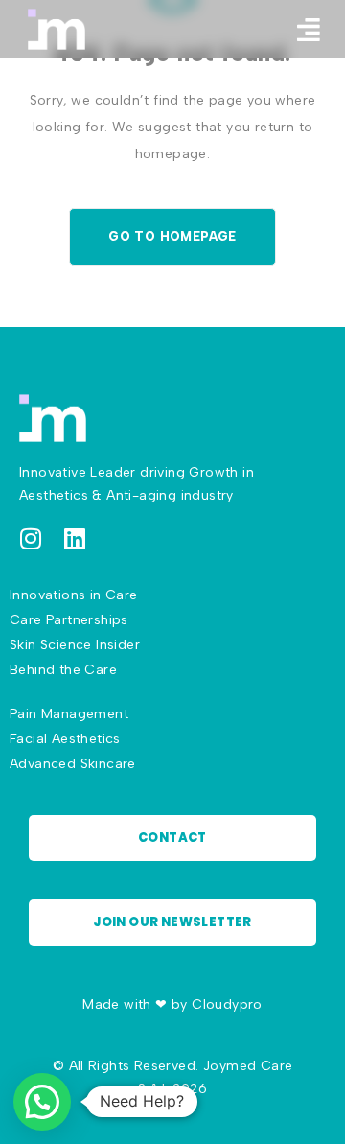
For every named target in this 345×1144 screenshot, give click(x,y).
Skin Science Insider (75, 645)
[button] (308, 29)
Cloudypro (227, 1004)
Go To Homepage (172, 236)
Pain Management (69, 714)
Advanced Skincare (73, 764)
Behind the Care (63, 670)
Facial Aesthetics (65, 739)
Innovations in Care (74, 595)
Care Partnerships (69, 620)
